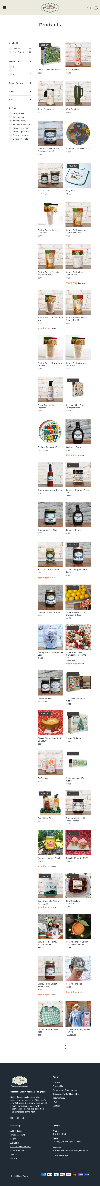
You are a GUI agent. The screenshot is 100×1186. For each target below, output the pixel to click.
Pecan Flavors (16, 83)
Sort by (12, 108)
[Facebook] (11, 1118)
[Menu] (4, 7)
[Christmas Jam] (50, 682)
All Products (16, 1131)
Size (11, 99)
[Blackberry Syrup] (78, 431)
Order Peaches (17, 1150)
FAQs (55, 1102)
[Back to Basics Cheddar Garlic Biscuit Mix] (78, 214)
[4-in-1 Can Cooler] (50, 93)
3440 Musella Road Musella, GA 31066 (70, 1150)
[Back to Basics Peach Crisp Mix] (50, 302)
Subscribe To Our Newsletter (66, 1094)
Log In (13, 1138)
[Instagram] (17, 1118)
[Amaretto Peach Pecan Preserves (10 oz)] (50, 133)
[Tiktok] (23, 1118)
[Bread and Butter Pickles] (50, 554)
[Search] (89, 8)
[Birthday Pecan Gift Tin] (50, 431)
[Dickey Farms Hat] (78, 968)
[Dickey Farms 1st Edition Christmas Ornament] (78, 926)
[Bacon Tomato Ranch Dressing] (50, 389)
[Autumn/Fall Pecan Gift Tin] (78, 133)
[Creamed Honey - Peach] (50, 842)
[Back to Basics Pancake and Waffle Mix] (50, 256)
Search (13, 1154)
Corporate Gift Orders (20, 1146)
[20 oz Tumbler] (78, 54)
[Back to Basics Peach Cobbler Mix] (78, 256)
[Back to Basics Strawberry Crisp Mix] (50, 347)
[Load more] (64, 1047)
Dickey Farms (22, 1176)
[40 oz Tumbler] (78, 93)
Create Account (17, 1135)
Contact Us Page (60, 1155)
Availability (14, 43)
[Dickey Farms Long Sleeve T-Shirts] (78, 1014)
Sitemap (56, 1105)
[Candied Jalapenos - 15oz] (50, 597)
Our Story (57, 1082)
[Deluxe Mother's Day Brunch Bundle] (50, 926)
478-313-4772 (59, 1134)
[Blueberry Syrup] (78, 514)
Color (11, 91)
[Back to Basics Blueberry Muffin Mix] (50, 214)
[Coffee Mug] (50, 762)
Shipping (14, 1142)
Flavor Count (15, 61)
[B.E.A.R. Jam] (50, 175)
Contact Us (58, 1086)
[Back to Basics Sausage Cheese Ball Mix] (78, 302)
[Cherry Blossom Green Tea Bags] (50, 637)
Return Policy (59, 1098)
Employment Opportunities (65, 1090)
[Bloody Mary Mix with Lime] (50, 474)
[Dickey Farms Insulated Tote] (50, 1014)
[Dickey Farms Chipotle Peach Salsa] (50, 968)
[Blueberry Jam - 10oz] (50, 514)
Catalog (13, 1158)
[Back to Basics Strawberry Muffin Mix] (78, 347)
